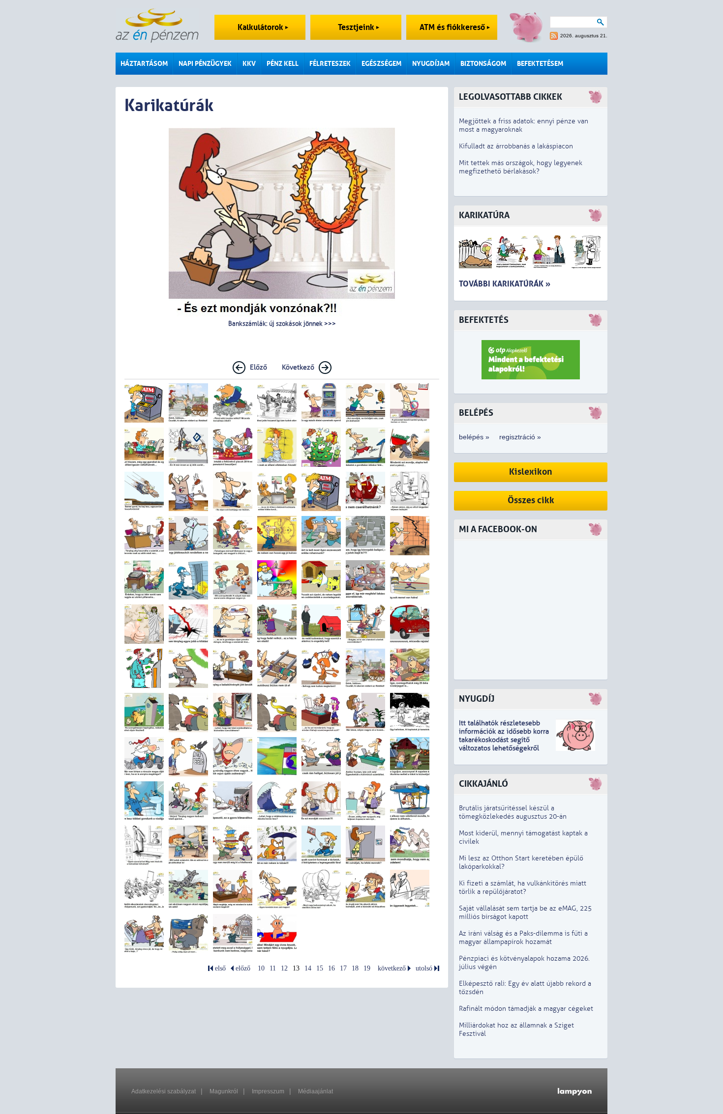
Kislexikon (530, 472)
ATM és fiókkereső (453, 27)
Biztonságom (483, 63)
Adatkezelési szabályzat (163, 1091)
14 (307, 968)
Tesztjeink (357, 27)
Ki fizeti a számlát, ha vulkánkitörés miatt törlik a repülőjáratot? (522, 887)
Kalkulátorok (261, 27)
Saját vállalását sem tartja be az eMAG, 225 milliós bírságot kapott (525, 912)
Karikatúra (484, 215)
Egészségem (381, 63)
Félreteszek (330, 63)
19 (366, 968)
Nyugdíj (476, 699)
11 (273, 968)
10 (261, 968)
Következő (298, 367)
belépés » (474, 437)
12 (284, 968)
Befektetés (484, 320)
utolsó (424, 968)
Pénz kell (283, 63)
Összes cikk (531, 500)
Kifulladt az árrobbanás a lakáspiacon (516, 146)
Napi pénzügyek (205, 63)
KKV (249, 63)
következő (392, 968)
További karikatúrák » (504, 283)
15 (319, 968)
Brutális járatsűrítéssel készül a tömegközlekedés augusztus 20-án (513, 812)
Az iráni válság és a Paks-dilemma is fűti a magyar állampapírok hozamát (523, 937)
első (220, 968)
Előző (258, 367)
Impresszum (268, 1091)
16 (331, 968)
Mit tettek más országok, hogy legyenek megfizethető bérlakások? (520, 167)
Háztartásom (144, 63)
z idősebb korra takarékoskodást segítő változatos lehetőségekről (504, 739)
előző (243, 968)
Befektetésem (540, 63)
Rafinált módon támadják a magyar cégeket (526, 1008)
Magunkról (224, 1091)
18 (355, 968)
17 (343, 968)
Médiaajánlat (315, 1091)
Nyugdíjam (431, 63)
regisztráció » (520, 437)
